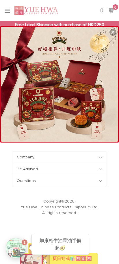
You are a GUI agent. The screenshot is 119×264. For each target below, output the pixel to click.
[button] (112, 32)
